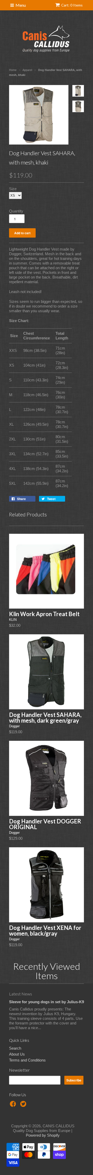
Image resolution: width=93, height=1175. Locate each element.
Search (15, 1048)
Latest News (20, 993)
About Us (17, 1054)
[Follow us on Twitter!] (24, 1105)
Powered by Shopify (43, 1135)
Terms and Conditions (27, 1060)
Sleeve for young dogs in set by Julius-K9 (46, 1002)
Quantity (16, 211)
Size (13, 189)
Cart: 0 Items (72, 5)
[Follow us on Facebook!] (14, 1105)
